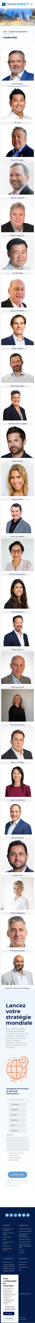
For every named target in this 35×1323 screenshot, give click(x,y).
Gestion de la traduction (25, 1229)
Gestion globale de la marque (8, 1242)
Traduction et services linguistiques (8, 1229)
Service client (6, 1246)
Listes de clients (23, 1262)
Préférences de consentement (9, 1270)
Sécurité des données (24, 1242)
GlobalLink (21, 1250)
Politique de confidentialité (9, 1308)
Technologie (23, 1225)
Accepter (8, 1313)
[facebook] (7, 1215)
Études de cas (22, 1264)
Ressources (23, 1258)
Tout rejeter (9, 1318)
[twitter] (11, 1215)
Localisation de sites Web (25, 1231)
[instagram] (19, 1215)
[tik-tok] (28, 1215)
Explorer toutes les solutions (7, 1249)
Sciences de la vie (7, 1262)
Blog (20, 1269)
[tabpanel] (17, 27)
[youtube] (15, 1215)
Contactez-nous (25, 1294)
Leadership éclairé (23, 1267)
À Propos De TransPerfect (18, 32)
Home (5, 32)
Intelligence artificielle (24, 1239)
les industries (8, 1258)
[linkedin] (23, 1215)
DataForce (21, 1252)
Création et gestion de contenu (8, 1233)
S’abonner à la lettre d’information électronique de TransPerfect (17, 1156)
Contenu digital (7, 1237)
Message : (10, 1135)
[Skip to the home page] (15, 4)
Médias (5, 1239)
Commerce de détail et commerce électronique (9, 1265)
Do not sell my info (20, 1317)
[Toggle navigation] (32, 4)
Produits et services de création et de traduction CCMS (25, 1246)
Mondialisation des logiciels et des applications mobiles (24, 1235)
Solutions (6, 1225)
